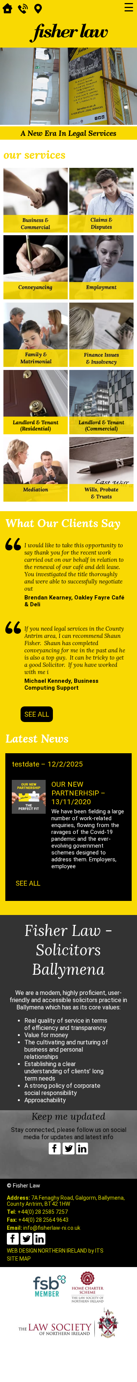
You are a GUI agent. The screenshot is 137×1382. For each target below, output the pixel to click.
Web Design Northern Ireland (47, 1251)
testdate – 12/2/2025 (47, 764)
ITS (99, 1251)
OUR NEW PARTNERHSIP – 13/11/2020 (78, 793)
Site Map (19, 1259)
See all (36, 714)
